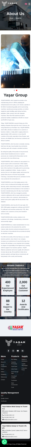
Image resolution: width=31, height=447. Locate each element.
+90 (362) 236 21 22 (9, 415)
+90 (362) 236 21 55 (9, 417)
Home (11, 18)
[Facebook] (8, 351)
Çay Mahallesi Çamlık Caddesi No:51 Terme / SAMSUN (14, 431)
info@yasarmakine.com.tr (10, 419)
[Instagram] (13, 351)
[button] (14, 90)
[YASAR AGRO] (16, 327)
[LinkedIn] (22, 351)
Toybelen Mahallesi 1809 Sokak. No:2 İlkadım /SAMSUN (14, 412)
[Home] (15, 343)
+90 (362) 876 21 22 (9, 434)
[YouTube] (18, 351)
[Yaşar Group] (9, 4)
